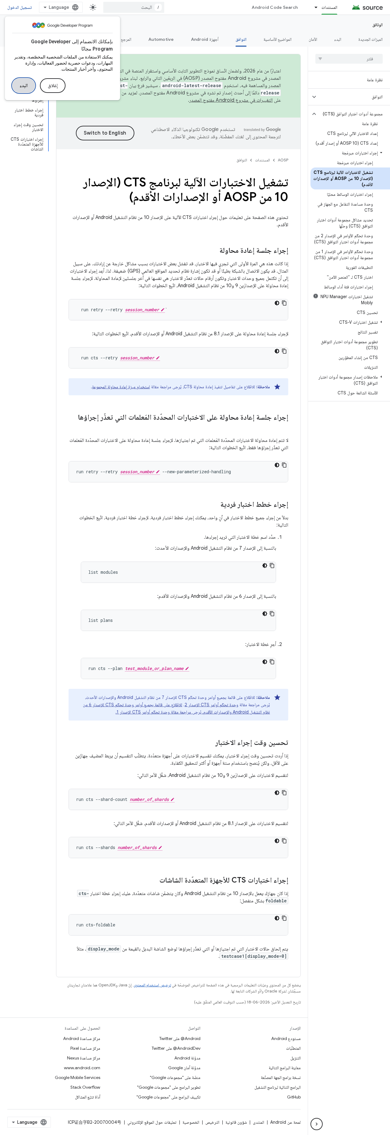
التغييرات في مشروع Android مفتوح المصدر (231, 100)
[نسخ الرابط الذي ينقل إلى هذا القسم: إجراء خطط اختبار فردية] (214, 505)
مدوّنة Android (187, 1058)
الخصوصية (191, 1122)
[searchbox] (349, 59)
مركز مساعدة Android (81, 1038)
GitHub (294, 1097)
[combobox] (133, 7)
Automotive (161, 39)
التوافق (241, 39)
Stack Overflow (85, 1087)
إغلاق (53, 86)
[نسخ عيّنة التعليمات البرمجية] (284, 303)
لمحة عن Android (285, 1122)
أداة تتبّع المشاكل (87, 1097)
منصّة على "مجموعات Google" (175, 1077)
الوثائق (377, 24)
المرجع (126, 39)
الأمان (313, 39)
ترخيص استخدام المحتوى (152, 985)
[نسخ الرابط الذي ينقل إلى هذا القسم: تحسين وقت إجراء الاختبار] (209, 743)
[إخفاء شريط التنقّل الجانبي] (316, 1124)
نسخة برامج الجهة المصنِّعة (281, 1077)
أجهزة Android (204, 39)
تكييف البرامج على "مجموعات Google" (168, 1097)
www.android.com (82, 1067)
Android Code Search (275, 7)
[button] (354, 97)
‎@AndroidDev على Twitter (176, 1048)
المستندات (329, 7)
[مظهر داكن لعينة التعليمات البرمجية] (277, 303)
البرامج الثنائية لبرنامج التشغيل (277, 1087)
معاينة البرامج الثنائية (285, 1067)
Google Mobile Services (77, 1077)
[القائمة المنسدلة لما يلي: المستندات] (313, 7)
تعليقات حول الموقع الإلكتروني (151, 1122)
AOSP (283, 160)
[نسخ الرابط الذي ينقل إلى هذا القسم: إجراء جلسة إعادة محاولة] (213, 251)
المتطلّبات (293, 1048)
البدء (24, 86)
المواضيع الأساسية (278, 39)
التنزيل (295, 1058)
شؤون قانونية (236, 1122)
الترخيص (212, 1122)
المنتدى (258, 1122)
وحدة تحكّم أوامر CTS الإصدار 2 (211, 704)
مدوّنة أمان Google (184, 1067)
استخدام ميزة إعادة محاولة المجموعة (121, 386)
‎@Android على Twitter (179, 1038)
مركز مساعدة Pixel (85, 1048)
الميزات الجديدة (370, 39)
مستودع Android (286, 1038)
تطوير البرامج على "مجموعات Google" (168, 1087)
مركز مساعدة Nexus (83, 1058)
